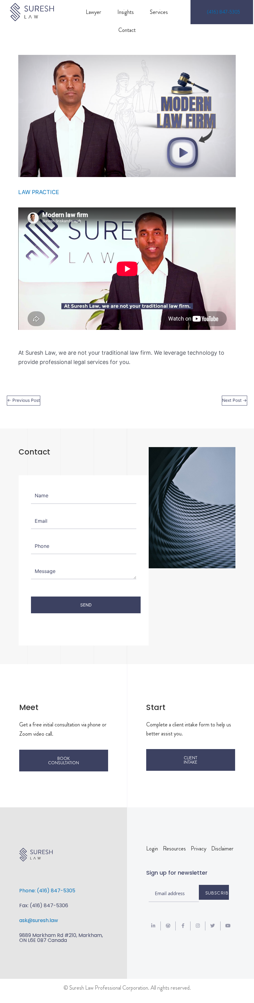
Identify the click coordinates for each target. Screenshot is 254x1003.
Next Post (234, 400)
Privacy (198, 848)
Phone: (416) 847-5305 (47, 890)
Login (152, 848)
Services (159, 12)
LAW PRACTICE (38, 192)
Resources (174, 848)
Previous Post (23, 400)
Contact (127, 30)
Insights (125, 12)
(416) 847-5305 (223, 12)
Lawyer (93, 12)
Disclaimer (222, 848)
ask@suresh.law (38, 920)
